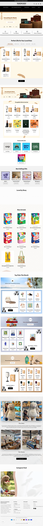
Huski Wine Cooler (16, 59)
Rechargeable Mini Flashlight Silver (8, 265)
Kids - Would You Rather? (35, 246)
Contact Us (33, 7)
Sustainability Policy (26, 508)
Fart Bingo (34, 130)
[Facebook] (34, 508)
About (39, 7)
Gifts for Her (17, 43)
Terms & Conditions (26, 505)
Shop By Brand (26, 7)
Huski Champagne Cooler (37, 59)
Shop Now (5, 183)
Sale (21, 10)
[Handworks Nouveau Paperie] (21, 4)
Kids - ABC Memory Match (7, 227)
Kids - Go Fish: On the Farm (21, 227)
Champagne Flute (27, 59)
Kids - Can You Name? (7, 246)
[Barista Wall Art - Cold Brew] (32, 340)
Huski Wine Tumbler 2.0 (6, 59)
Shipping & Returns (26, 506)
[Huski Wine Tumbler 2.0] (10, 379)
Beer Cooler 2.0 (5, 74)
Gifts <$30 (28, 43)
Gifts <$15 (22, 43)
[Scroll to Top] (41, 521)
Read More (21, 458)
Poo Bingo (17, 130)
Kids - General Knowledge (21, 246)
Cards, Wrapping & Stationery (16, 7)
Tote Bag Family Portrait (21, 265)
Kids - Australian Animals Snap (35, 227)
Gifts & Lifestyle (5, 7)
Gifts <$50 (33, 43)
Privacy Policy (25, 503)
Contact (34, 505)
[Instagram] (35, 508)
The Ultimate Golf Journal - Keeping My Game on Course (25, 131)
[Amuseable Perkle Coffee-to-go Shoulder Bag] (10, 301)
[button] (40, 4)
